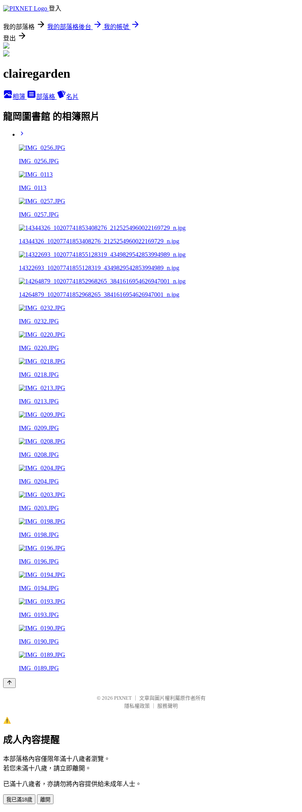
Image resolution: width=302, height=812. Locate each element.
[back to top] (9, 683)
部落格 (46, 96)
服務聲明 (167, 706)
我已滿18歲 (19, 800)
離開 (45, 800)
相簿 (20, 96)
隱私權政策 (137, 706)
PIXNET (123, 698)
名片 (72, 96)
